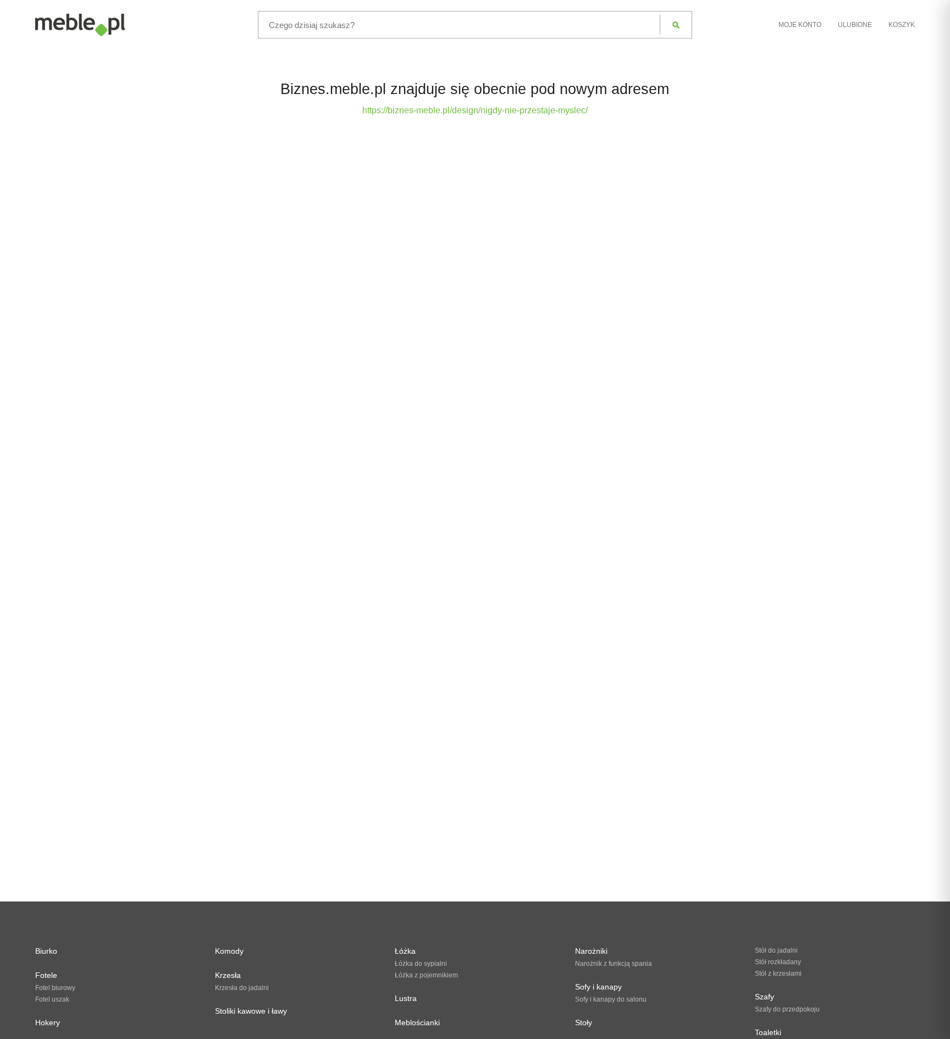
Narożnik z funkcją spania (613, 963)
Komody (229, 951)
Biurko (46, 951)
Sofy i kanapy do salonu (611, 999)
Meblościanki (417, 1022)
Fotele (46, 975)
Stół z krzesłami (778, 973)
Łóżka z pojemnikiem (426, 975)
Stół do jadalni (776, 950)
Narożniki (591, 951)
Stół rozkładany (778, 962)
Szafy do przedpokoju (787, 1009)
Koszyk (901, 25)
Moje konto (799, 25)
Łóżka (405, 951)
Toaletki (768, 1032)
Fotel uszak (52, 999)
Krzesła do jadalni (242, 988)
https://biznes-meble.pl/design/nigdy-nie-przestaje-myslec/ (475, 110)
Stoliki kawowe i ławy (251, 1011)
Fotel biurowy (55, 988)
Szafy (764, 996)
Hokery (47, 1022)
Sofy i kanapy (598, 986)
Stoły (583, 1022)
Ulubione (855, 25)
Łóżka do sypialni (421, 963)
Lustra (406, 998)
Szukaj (676, 25)
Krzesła (228, 975)
